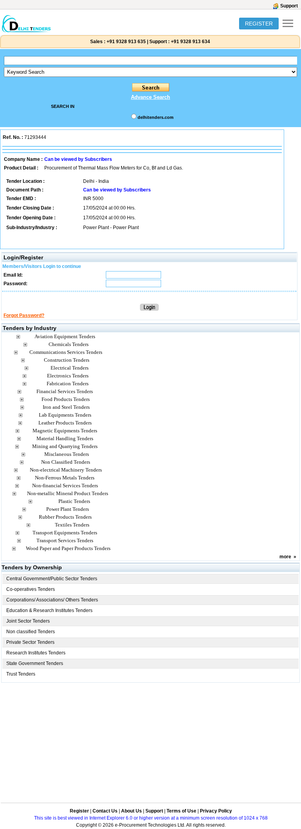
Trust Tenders (20, 674)
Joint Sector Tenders (28, 621)
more (285, 556)
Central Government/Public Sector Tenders (51, 578)
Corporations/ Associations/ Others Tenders (52, 600)
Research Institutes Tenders (35, 653)
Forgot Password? (24, 315)
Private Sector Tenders (30, 642)
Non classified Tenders (30, 631)
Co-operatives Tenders (30, 589)
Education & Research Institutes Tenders (49, 610)
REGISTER (259, 23)
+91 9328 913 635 (125, 41)
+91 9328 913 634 (190, 41)
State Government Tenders (34, 663)
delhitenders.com (156, 117)
